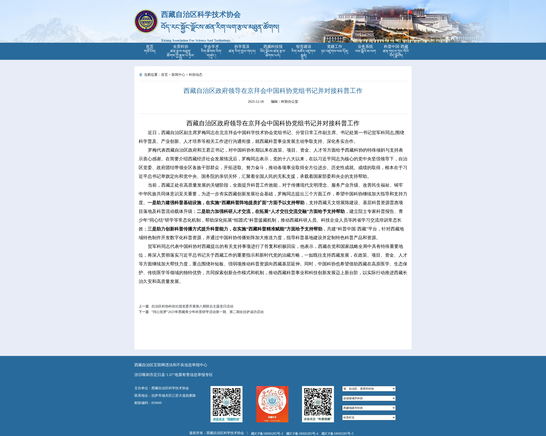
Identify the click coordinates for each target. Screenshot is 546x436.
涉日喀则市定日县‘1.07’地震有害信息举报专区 (173, 375)
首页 (164, 74)
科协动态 (195, 74)
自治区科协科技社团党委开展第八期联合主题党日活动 (192, 306)
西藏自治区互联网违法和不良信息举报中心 (170, 365)
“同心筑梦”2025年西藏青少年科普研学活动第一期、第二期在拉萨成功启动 (207, 312)
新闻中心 (178, 74)
